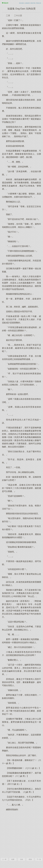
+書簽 (30, 859)
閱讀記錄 (38, 3)
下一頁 (39, 859)
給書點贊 (27, 3)
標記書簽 (21, 3)
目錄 (21, 859)
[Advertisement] (21, 834)
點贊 (13, 859)
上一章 (4, 859)
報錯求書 (32, 3)
